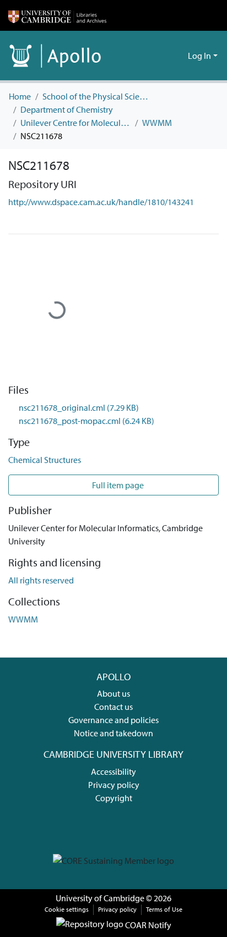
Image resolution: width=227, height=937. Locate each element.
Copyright (113, 797)
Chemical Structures (44, 459)
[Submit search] (162, 55)
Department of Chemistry (66, 109)
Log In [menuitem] (199, 55)
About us (113, 693)
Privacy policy (113, 784)
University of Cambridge (100, 897)
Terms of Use (164, 909)
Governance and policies (113, 719)
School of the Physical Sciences (97, 96)
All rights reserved (41, 580)
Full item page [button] (117, 484)
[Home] (57, 15)
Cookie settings (67, 909)
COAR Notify (147, 924)
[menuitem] (178, 55)
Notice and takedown (113, 732)
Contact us (113, 706)
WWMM (157, 122)
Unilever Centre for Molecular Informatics (75, 122)
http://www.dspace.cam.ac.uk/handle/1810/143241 (101, 201)
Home (20, 96)
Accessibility (113, 771)
